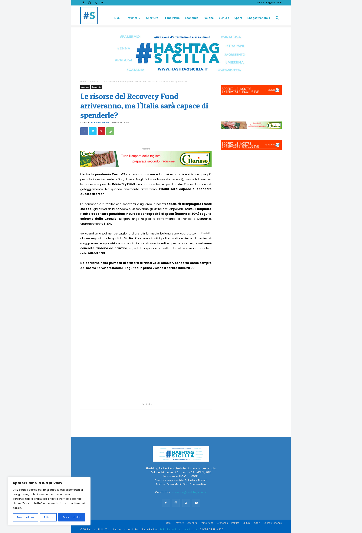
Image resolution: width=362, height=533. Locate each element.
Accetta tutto (71, 517)
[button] (277, 18)
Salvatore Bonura (100, 122)
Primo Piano (171, 18)
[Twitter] (95, 2)
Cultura (224, 18)
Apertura (152, 18)
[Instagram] (89, 2)
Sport (238, 18)
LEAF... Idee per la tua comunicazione (178, 529)
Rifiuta (48, 517)
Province (131, 18)
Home (83, 81)
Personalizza (25, 517)
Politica (208, 18)
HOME (116, 18)
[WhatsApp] (110, 131)
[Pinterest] (101, 131)
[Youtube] (102, 2)
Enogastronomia (258, 18)
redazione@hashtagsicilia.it (189, 492)
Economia (191, 18)
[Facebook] (83, 2)
